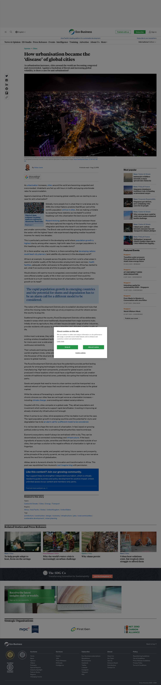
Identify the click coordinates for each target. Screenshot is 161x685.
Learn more (60, 341)
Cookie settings (80, 353)
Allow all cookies (93, 347)
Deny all (67, 347)
